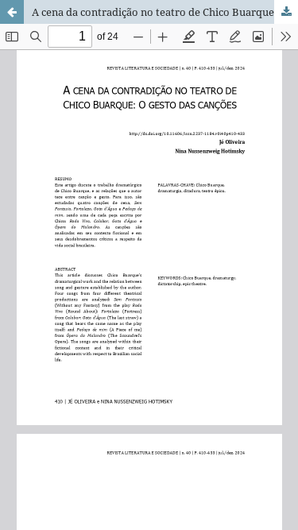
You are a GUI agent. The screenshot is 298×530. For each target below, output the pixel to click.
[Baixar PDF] (286, 12)
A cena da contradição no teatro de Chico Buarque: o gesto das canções (165, 12)
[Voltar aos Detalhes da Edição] (12, 12)
